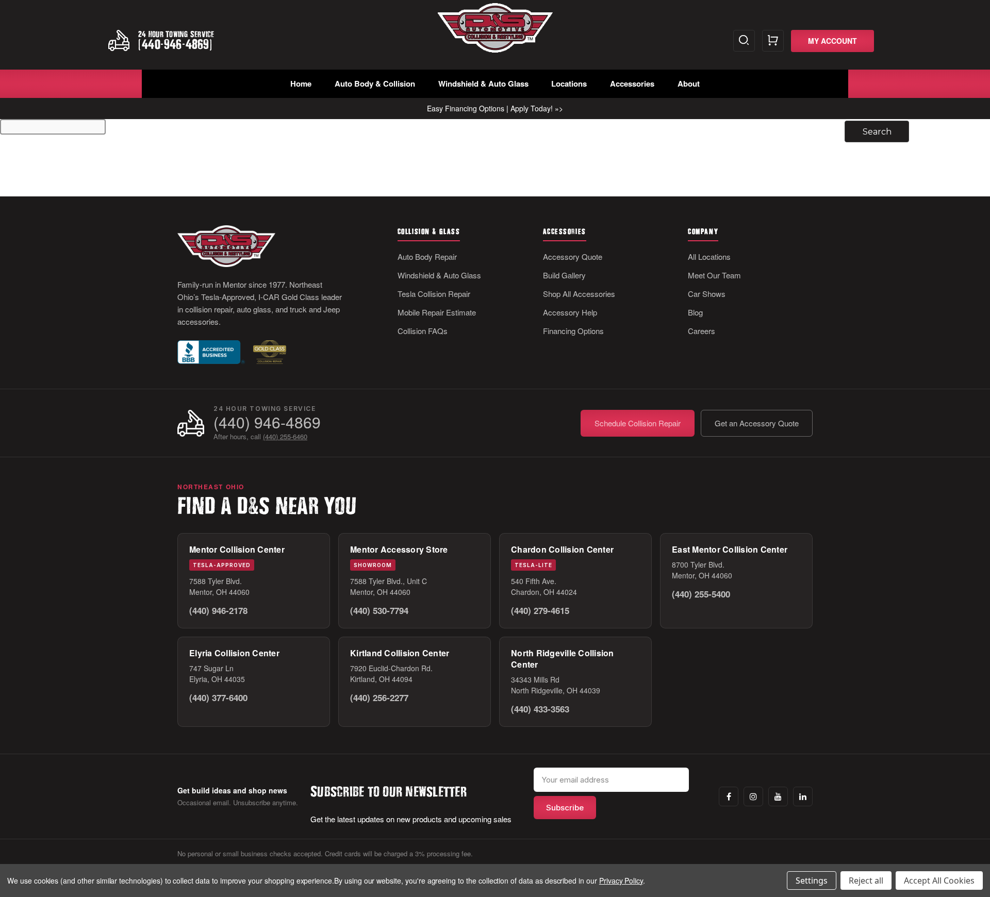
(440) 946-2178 (218, 610)
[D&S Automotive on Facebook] (728, 796)
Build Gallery (564, 275)
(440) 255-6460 (285, 436)
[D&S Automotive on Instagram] (753, 796)
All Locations (709, 256)
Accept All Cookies (939, 880)
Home (300, 83)
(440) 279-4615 (540, 610)
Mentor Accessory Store (399, 549)
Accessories (632, 83)
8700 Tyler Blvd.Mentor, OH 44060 (702, 569)
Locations (569, 83)
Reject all (866, 880)
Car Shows (706, 293)
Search (744, 41)
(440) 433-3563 (540, 709)
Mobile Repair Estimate (437, 312)
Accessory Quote (572, 256)
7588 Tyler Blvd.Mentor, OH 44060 (219, 586)
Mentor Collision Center (237, 549)
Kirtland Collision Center (399, 653)
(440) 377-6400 (218, 697)
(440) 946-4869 (267, 421)
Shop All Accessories (579, 293)
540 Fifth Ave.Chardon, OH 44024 (544, 586)
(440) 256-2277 (379, 697)
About (689, 83)
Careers (701, 330)
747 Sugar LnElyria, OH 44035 (217, 673)
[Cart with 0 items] (773, 41)
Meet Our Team (714, 275)
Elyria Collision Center (234, 653)
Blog (695, 312)
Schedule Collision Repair (638, 423)
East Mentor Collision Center (729, 549)
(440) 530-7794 (379, 610)
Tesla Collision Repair (434, 293)
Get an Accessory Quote (757, 423)
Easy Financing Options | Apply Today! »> (495, 108)
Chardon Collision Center (562, 549)
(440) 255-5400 (701, 594)
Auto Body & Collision (375, 83)
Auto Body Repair (427, 256)
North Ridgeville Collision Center (562, 658)
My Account (832, 41)
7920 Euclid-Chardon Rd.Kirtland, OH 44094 (391, 673)
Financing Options (573, 330)
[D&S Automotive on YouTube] (778, 796)
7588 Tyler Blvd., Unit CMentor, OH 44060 (388, 586)
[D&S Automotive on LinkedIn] (803, 796)
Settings (812, 880)
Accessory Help (570, 312)
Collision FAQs (423, 330)
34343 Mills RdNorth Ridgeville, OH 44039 (555, 684)
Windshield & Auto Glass (483, 83)
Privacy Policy (621, 880)
